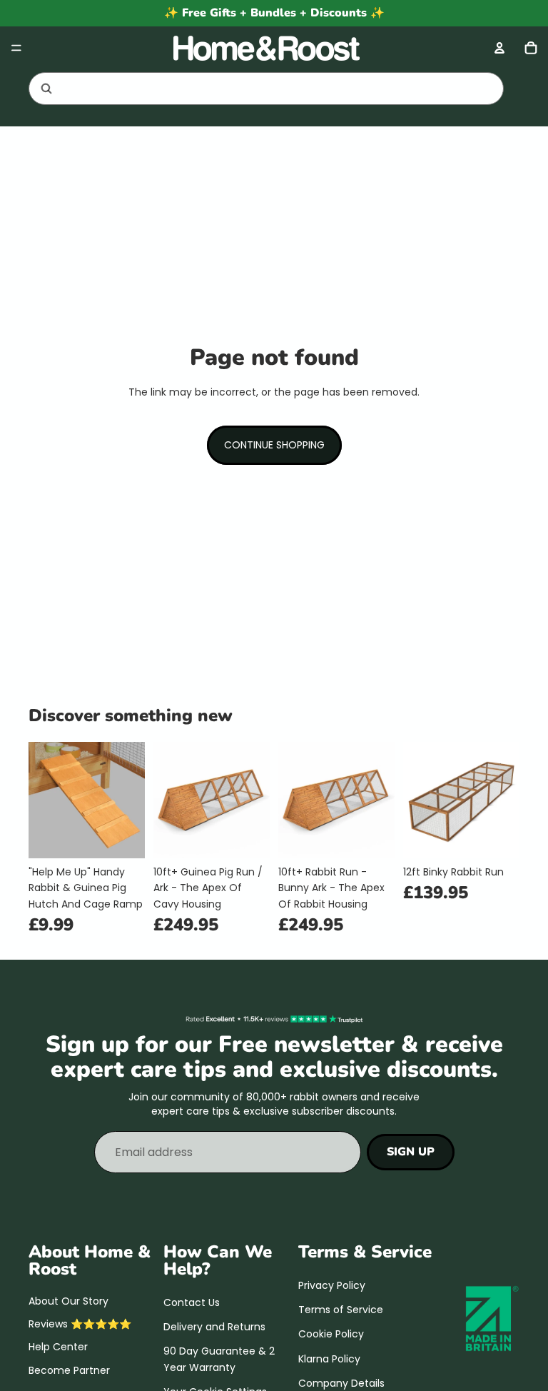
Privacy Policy (331, 1284)
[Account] (499, 48)
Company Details (341, 1383)
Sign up (411, 1151)
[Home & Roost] (273, 47)
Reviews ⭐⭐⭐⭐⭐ (80, 1324)
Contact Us (191, 1302)
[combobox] (248, 88)
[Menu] (16, 47)
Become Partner (69, 1369)
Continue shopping (274, 445)
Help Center (58, 1347)
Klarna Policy (329, 1358)
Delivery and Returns (214, 1327)
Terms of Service (340, 1309)
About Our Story (68, 1300)
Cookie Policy (331, 1334)
